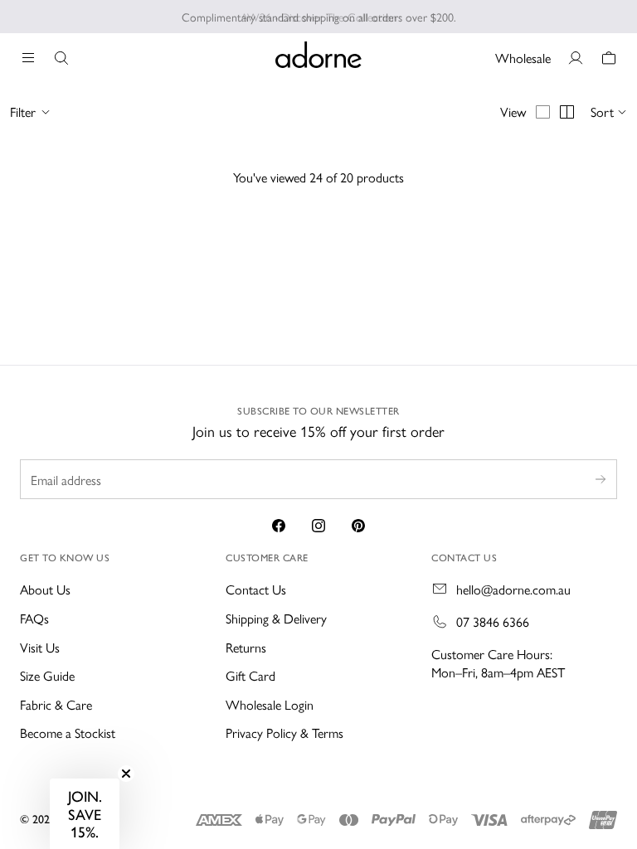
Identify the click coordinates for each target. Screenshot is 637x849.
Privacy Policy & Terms (284, 732)
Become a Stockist (67, 732)
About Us (45, 589)
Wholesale (523, 58)
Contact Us (256, 589)
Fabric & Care (56, 704)
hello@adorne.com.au (513, 589)
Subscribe (600, 479)
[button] (84, 814)
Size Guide (47, 675)
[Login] (575, 58)
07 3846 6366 (492, 622)
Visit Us (40, 647)
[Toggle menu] (28, 58)
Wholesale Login (270, 704)
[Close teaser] (126, 773)
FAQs (34, 618)
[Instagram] (318, 525)
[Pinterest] (358, 525)
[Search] (61, 58)
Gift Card (250, 675)
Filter (23, 112)
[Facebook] (278, 525)
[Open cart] (609, 58)
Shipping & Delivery (276, 618)
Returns (246, 647)
